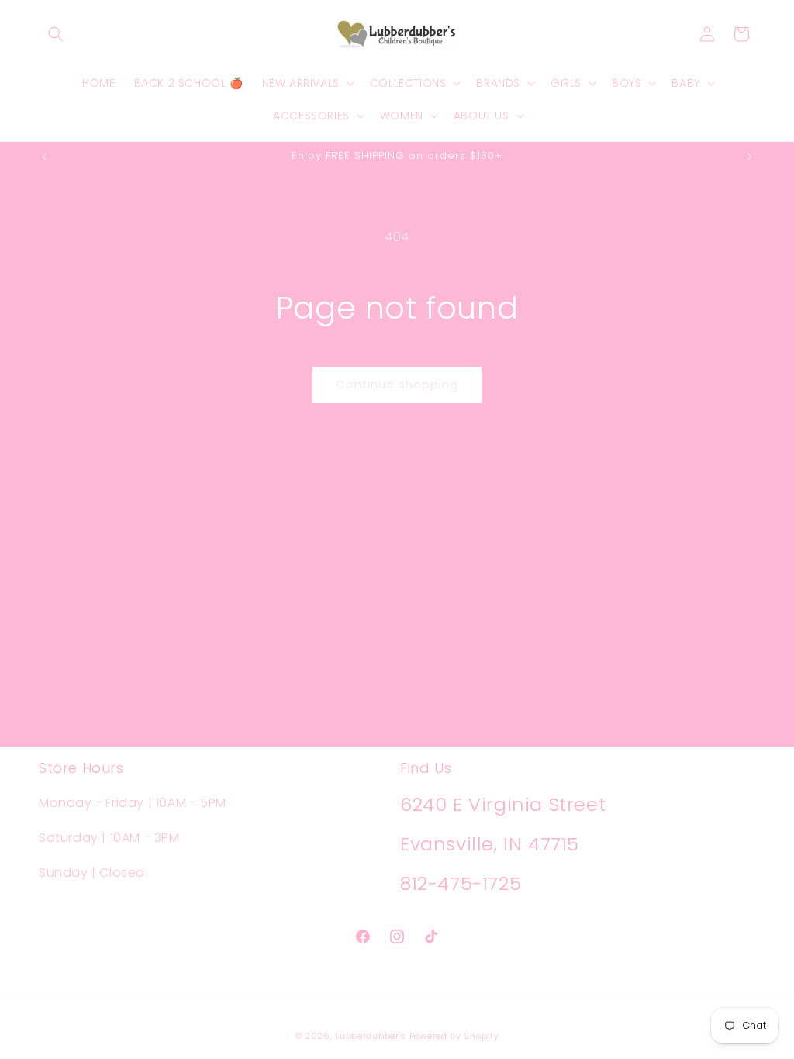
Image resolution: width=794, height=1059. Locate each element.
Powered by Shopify (454, 1036)
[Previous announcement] (44, 156)
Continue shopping (397, 384)
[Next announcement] (750, 156)
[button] (56, 34)
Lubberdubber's (370, 1036)
